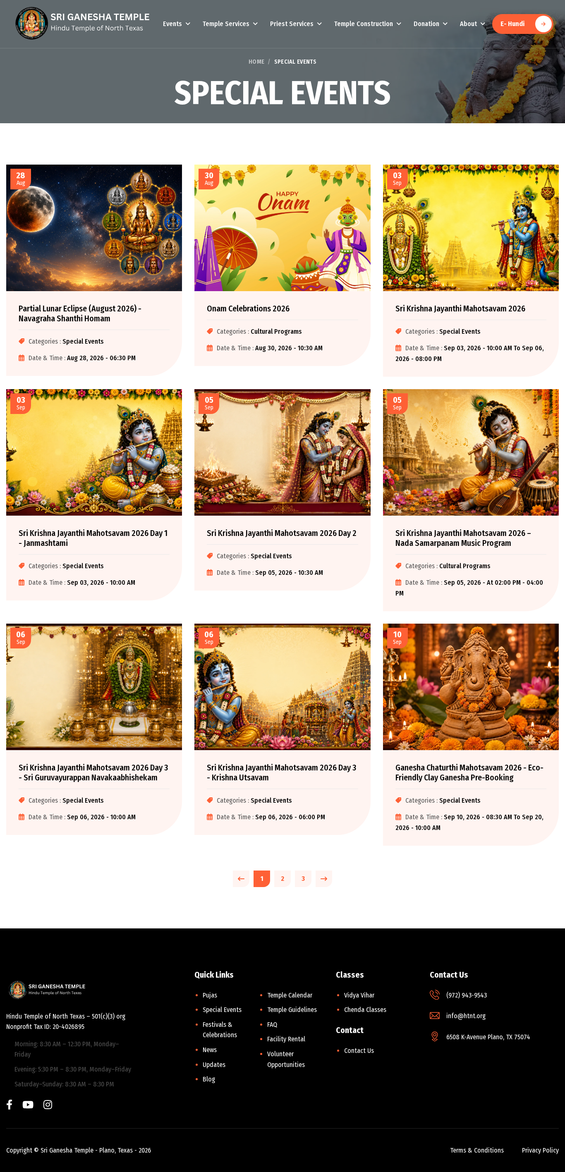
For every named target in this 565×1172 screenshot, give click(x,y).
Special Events (222, 1010)
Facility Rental (286, 1039)
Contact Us (359, 1051)
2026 (145, 1150)
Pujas (210, 995)
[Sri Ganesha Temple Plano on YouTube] (28, 1106)
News (210, 1050)
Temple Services (226, 24)
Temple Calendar (289, 995)
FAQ (272, 1024)
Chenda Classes (365, 1010)
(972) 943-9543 (466, 995)
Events (172, 24)
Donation (426, 24)
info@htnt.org (466, 1016)
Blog (209, 1079)
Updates (214, 1065)
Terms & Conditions (477, 1150)
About (468, 24)
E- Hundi (512, 24)
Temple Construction (363, 24)
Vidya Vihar (359, 995)
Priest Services (292, 24)
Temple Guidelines (292, 1010)
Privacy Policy (540, 1150)
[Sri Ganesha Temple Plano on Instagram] (47, 1106)
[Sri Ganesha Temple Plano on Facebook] (9, 1106)
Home (256, 61)
